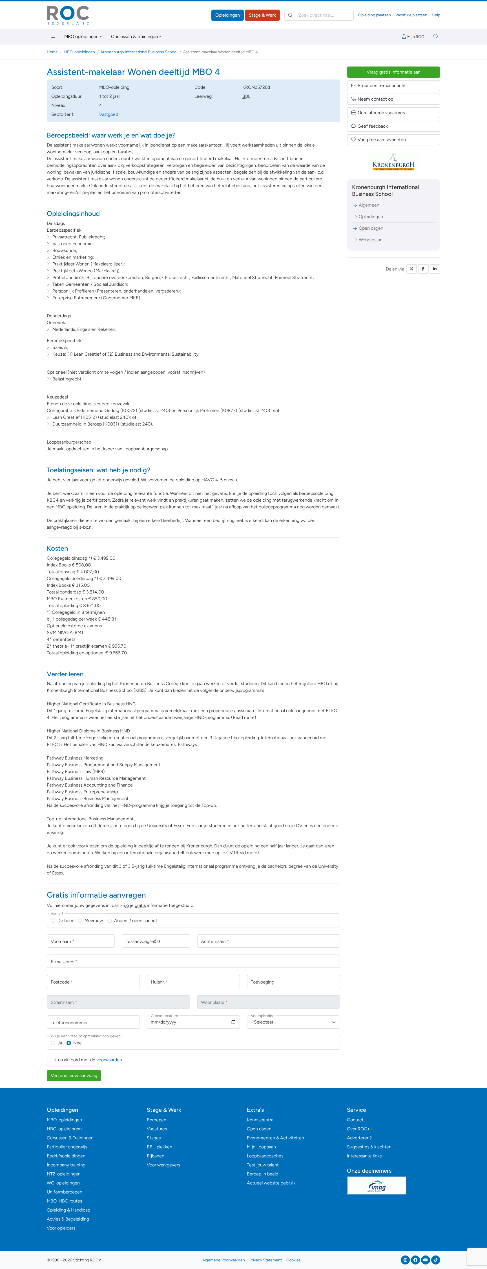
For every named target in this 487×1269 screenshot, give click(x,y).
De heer (65, 920)
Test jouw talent (263, 1165)
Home (52, 52)
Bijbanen (155, 1156)
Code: (200, 87)
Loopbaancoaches (265, 1156)
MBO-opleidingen (79, 52)
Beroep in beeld (262, 1174)
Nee (77, 1043)
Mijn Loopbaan (261, 1147)
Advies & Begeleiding (68, 1219)
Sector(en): (62, 114)
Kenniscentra (260, 1119)
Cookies (293, 1260)
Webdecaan (370, 239)
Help (436, 15)
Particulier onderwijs (67, 1147)
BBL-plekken (159, 1147)
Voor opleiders (61, 1228)
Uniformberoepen (64, 1192)
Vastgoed (108, 114)
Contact (355, 1119)
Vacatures (157, 1128)
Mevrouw (94, 920)
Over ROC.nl (359, 1128)
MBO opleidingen (81, 36)
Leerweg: (203, 96)
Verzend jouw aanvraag (74, 1075)
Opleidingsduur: (67, 96)
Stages (154, 1137)
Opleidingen (227, 15)
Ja (59, 1043)
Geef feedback (373, 126)
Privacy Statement (265, 1260)
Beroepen (156, 1119)
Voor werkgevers (163, 1165)
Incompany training (66, 1165)
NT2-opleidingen (64, 1174)
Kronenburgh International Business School (139, 52)
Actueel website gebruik (271, 1183)
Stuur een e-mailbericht (382, 85)
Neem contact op (375, 99)
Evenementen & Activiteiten (275, 1137)
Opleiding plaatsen (374, 15)
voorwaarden (109, 1059)
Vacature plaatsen (411, 15)
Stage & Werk (262, 15)
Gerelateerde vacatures (381, 112)
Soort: (57, 87)
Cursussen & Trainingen (134, 36)
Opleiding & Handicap (68, 1210)
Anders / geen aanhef (135, 920)
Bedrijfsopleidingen (66, 1156)
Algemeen (369, 205)
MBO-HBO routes (64, 1201)
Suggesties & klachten (369, 1147)
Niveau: (59, 105)
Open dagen (371, 228)
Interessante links (364, 1156)
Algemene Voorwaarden (223, 1260)
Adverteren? (359, 1137)
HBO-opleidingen (64, 1128)
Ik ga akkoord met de (88, 1059)
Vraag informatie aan (393, 72)
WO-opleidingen (63, 1183)
